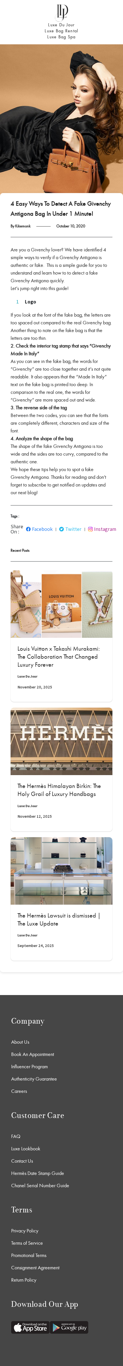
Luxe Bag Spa (61, 36)
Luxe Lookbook (25, 1148)
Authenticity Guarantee (34, 1079)
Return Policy (23, 1280)
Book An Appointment (32, 1054)
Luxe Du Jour (61, 24)
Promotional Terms (28, 1255)
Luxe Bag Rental (61, 30)
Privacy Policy (24, 1231)
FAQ (15, 1136)
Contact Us (22, 1161)
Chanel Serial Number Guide (40, 1185)
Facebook (42, 529)
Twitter (73, 529)
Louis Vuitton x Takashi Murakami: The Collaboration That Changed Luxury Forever (58, 656)
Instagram (105, 529)
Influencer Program (29, 1066)
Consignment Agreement (35, 1267)
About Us (20, 1042)
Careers (19, 1091)
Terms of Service (27, 1243)
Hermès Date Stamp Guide (37, 1173)
